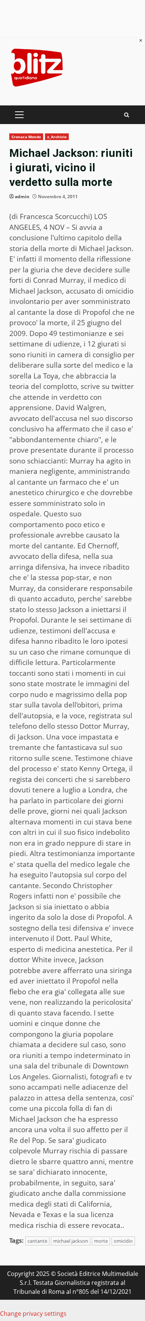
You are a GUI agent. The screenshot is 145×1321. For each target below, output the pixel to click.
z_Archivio (57, 136)
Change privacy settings (33, 1313)
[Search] (126, 115)
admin (22, 196)
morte (101, 1241)
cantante (37, 1241)
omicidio (123, 1241)
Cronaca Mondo (26, 136)
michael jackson (70, 1241)
